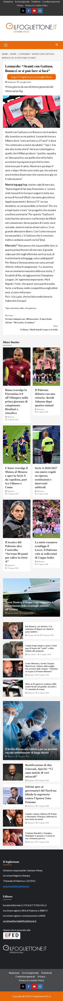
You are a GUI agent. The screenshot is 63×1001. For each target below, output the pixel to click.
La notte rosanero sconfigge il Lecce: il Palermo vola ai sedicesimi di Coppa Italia (46, 550)
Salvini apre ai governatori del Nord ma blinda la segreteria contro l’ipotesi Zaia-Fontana (40, 794)
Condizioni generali (51, 1)
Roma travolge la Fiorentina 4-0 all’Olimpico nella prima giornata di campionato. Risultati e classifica (16, 401)
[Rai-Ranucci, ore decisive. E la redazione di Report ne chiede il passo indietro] (13, 630)
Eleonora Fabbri (12, 613)
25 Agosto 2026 (48, 635)
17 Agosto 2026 (42, 564)
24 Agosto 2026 (12, 419)
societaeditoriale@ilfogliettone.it (19, 921)
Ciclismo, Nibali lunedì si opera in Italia (39, 328)
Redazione (8, 1)
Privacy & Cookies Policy (36, 5)
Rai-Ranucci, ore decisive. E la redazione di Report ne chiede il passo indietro (39, 629)
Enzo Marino (32, 654)
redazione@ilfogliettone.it (16, 886)
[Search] (57, 44)
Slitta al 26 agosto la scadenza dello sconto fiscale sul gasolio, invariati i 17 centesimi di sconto (40, 686)
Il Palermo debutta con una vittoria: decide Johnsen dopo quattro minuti (45, 397)
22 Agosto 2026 (12, 568)
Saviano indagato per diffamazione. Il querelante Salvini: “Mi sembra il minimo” (28, 319)
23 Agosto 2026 (42, 412)
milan (21, 308)
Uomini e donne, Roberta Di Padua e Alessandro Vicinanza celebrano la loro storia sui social (41, 816)
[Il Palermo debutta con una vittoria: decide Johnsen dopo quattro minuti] (46, 366)
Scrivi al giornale (22, 1)
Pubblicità (35, 1)
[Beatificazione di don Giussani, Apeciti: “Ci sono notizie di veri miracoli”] (13, 772)
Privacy (20, 5)
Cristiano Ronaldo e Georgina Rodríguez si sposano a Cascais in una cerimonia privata (40, 836)
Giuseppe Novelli (33, 635)
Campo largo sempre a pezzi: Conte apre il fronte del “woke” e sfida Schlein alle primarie (41, 648)
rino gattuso (30, 308)
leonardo (15, 308)
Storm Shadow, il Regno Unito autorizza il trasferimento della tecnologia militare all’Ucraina (29, 606)
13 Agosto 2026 (43, 842)
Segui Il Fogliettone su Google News (31, 76)
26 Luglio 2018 (25, 82)
